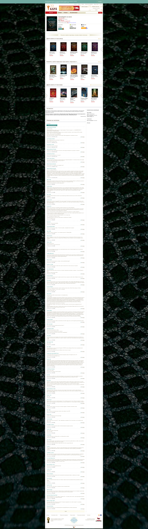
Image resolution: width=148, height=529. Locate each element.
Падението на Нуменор (72, 99)
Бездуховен (51, 98)
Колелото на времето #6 (65, 21)
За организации (73, 12)
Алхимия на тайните (84, 98)
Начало (75, 4)
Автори (60, 12)
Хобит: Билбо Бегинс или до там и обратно (74, 76)
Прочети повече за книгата (62, 22)
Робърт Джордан (61, 18)
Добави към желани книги (72, 22)
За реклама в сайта (54, 515)
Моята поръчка (95, 6)
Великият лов (62, 52)
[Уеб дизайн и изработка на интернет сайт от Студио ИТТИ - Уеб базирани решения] (74, 527)
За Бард (79, 4)
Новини (82, 4)
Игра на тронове (94, 75)
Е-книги (65, 12)
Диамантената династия (83, 76)
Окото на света (52, 52)
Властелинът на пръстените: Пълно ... (53, 76)
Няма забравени (94, 98)
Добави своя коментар (52, 125)
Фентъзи (62, 20)
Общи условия (96, 4)
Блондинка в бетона (63, 75)
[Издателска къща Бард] (51, 7)
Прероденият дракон (73, 52)
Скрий (66, 511)
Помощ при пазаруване (89, 4)
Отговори (82, 136)
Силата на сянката (84, 52)
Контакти (101, 4)
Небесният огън (94, 52)
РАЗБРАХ (100, 1)
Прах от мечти (62, 98)
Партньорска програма (81, 515)
